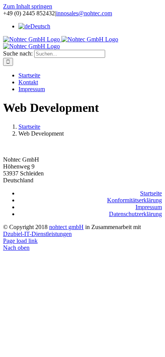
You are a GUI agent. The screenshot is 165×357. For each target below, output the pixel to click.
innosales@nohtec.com (84, 13)
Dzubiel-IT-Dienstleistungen (37, 234)
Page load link (20, 240)
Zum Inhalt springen (27, 6)
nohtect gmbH (66, 227)
